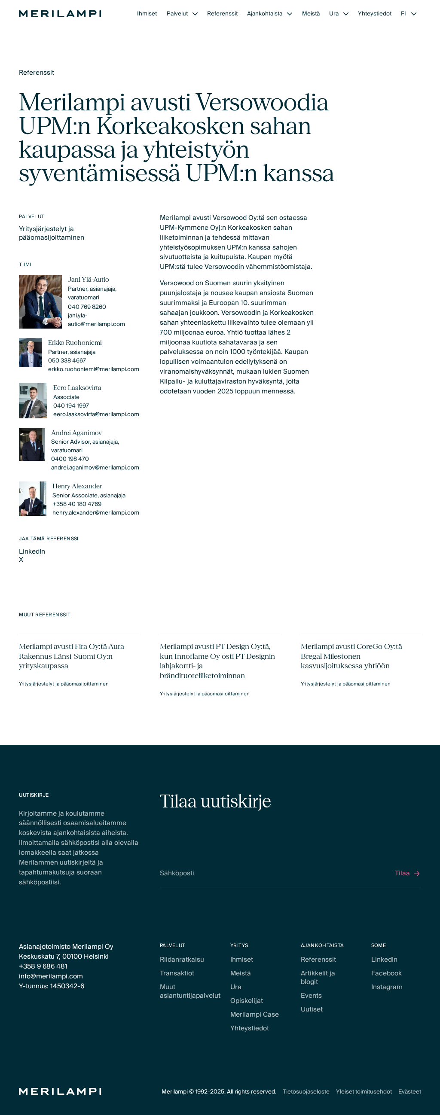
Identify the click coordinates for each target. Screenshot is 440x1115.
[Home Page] (60, 13)
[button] (182, 14)
